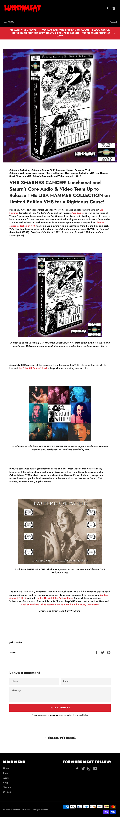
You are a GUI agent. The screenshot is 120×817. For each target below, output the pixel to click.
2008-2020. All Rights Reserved (34, 809)
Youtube (7, 787)
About (6, 778)
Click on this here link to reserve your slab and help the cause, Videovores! (60, 604)
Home (6, 768)
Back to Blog (62, 738)
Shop (5, 773)
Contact (7, 792)
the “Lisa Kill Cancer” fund (33, 368)
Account (113, 21)
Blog (5, 782)
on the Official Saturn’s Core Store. (55, 598)
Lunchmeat (15, 809)
